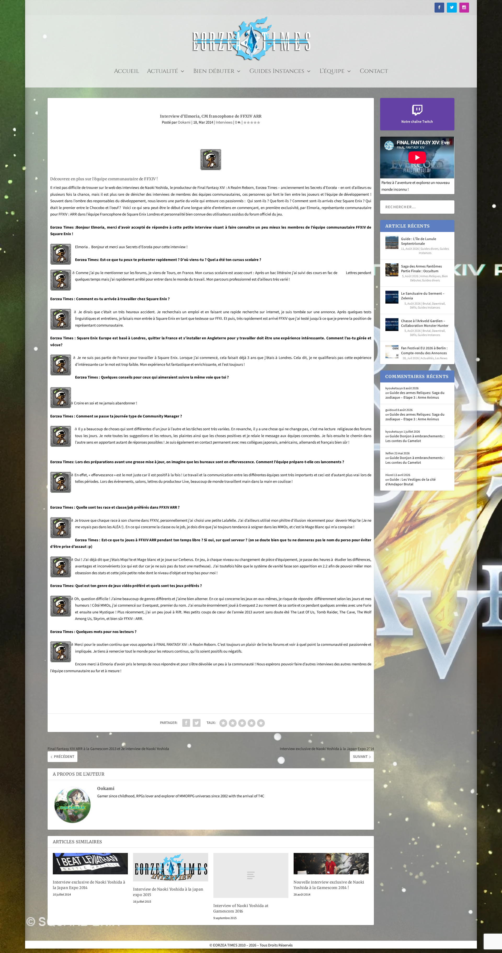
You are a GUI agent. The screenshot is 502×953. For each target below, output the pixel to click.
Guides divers (429, 249)
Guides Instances (276, 72)
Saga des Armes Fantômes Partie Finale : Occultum (421, 269)
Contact (374, 72)
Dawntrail (438, 303)
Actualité (162, 72)
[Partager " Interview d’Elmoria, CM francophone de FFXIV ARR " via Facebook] (186, 723)
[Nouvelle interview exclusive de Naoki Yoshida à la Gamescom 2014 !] (331, 863)
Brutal (427, 303)
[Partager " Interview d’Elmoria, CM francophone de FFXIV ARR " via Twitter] (196, 723)
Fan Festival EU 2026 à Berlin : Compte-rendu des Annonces (424, 351)
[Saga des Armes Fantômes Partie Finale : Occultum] (391, 269)
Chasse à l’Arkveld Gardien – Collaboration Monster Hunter (424, 323)
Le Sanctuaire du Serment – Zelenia (422, 296)
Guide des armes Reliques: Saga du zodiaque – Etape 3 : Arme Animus (414, 395)
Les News (441, 358)
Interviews (224, 122)
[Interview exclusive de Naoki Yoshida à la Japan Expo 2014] (90, 863)
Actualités (427, 358)
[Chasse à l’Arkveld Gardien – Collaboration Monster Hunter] (391, 324)
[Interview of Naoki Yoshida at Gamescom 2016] (250, 875)
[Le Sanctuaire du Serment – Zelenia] (391, 297)
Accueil (126, 72)
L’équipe (332, 72)
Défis (413, 307)
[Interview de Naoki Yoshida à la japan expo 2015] (170, 867)
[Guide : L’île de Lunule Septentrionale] (391, 242)
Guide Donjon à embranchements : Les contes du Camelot (414, 439)
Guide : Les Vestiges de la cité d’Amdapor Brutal (410, 482)
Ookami (184, 122)
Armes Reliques (430, 276)
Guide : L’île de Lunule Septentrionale (418, 241)
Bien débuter (213, 72)
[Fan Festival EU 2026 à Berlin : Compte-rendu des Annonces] (391, 351)
